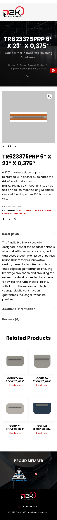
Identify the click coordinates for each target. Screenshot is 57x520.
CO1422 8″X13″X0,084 (42, 427)
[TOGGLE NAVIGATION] (45, 12)
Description (10, 234)
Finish (48, 210)
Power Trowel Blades (32, 65)
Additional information (18, 309)
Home (11, 65)
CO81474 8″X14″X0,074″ (15, 427)
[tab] (28, 234)
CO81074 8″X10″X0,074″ (42, 379)
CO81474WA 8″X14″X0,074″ (15, 379)
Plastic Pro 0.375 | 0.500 (30, 210)
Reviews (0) (11, 319)
